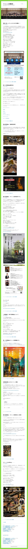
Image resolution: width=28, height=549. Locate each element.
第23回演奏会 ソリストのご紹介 (6, 528)
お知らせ (10, 81)
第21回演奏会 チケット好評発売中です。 (12, 196)
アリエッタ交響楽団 (8, 4)
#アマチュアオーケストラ (6, 107)
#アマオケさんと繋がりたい (6, 114)
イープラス (7, 344)
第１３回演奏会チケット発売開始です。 (11, 340)
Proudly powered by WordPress (14, 546)
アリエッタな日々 (7, 81)
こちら (6, 133)
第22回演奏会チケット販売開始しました (7, 541)
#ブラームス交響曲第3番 (6, 118)
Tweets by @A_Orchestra (5, 535)
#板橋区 (4, 109)
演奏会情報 (15, 81)
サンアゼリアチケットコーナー (13, 344)
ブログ (18, 16)
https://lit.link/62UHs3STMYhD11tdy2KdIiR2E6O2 (9, 308)
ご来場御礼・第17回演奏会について (10, 314)
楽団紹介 (7, 16)
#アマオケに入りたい (5, 116)
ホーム (4, 16)
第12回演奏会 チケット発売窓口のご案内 (12, 415)
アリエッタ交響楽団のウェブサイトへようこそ (8, 18)
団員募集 (16, 16)
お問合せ (21, 16)
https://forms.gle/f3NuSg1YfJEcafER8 (7, 334)
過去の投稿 (4, 522)
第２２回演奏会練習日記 (8, 85)
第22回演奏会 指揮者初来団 (9, 124)
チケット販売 (13, 296)
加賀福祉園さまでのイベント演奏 (10, 382)
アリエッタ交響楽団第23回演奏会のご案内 (7, 527)
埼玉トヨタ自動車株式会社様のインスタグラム (8, 526)
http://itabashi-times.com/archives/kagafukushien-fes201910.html (11, 390)
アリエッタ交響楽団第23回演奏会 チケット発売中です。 (9, 525)
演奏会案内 (10, 16)
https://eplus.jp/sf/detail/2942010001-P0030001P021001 (9, 433)
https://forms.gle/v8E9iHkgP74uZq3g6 (7, 32)
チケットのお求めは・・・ (9, 462)
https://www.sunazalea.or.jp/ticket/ (7, 231)
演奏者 (13, 16)
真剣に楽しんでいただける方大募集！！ (11, 23)
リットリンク (6, 300)
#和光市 (4, 111)
